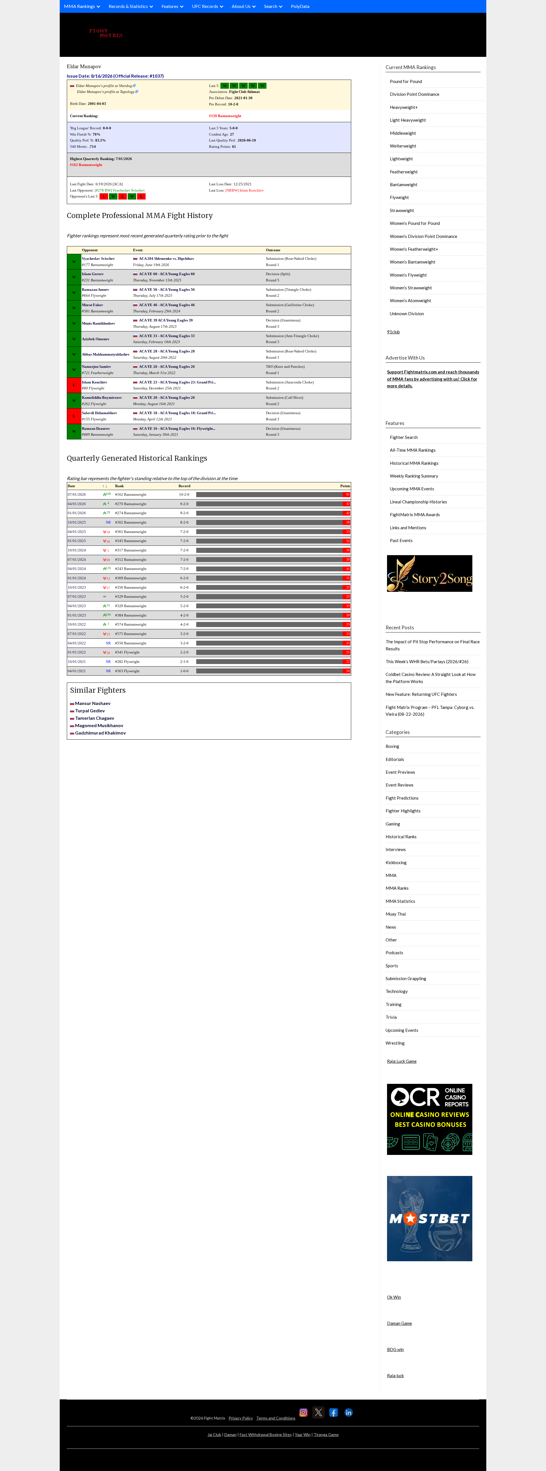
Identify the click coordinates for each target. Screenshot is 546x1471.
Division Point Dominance (414, 94)
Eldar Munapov (84, 66)
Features (170, 6)
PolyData (300, 6)
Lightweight (401, 158)
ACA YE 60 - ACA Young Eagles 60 (167, 274)
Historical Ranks (401, 836)
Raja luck (395, 1375)
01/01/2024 (77, 578)
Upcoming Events (402, 1030)
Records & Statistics (128, 6)
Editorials (395, 759)
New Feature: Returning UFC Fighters (421, 694)
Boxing (392, 746)
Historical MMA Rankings (414, 463)
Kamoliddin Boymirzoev (102, 397)
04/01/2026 (77, 504)
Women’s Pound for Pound (415, 223)
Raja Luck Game (402, 1061)
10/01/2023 (77, 587)
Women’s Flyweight (408, 274)
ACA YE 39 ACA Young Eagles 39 (166, 320)
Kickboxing (396, 862)
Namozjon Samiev (96, 366)
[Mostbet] (429, 1259)
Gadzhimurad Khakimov (100, 732)
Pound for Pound (406, 81)
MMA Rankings (79, 6)
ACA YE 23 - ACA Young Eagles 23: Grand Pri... (177, 382)
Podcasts (394, 952)
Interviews (396, 849)
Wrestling (395, 1042)
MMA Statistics (400, 901)
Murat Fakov (92, 305)
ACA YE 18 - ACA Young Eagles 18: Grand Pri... (177, 413)
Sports (392, 965)
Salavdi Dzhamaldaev (99, 413)
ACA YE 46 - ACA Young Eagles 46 (167, 305)
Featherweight (404, 171)
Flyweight (399, 197)
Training (394, 1004)
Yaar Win (303, 1434)
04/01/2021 (77, 671)
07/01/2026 (77, 494)
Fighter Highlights (403, 810)
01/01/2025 (77, 541)
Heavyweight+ (404, 107)
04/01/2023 (77, 606)
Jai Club (214, 1434)
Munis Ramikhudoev (98, 323)
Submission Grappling (406, 978)
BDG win (395, 1349)
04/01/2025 (77, 532)
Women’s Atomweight (410, 300)
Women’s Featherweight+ (414, 249)
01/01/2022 (77, 652)
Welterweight (403, 145)
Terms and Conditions (275, 1418)
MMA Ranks (397, 888)
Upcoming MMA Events (412, 488)
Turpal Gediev (90, 710)
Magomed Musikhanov (99, 725)
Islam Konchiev (252, 190)
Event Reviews (399, 784)
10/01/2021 (77, 661)
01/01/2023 (77, 615)
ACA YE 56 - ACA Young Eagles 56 (167, 289)
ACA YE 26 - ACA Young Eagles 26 (167, 366)
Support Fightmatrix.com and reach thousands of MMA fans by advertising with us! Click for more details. (433, 378)
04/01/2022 (77, 643)
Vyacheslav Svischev (129, 190)
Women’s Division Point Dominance (423, 236)
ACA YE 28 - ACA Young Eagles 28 (167, 351)
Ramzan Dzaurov (96, 428)
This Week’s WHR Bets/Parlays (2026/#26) (427, 661)
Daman (230, 1434)
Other (391, 939)
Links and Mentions (408, 527)
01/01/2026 (77, 513)
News (391, 927)
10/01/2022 (77, 624)
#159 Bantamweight (225, 116)
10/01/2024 (77, 550)
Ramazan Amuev (95, 289)
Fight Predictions (402, 797)
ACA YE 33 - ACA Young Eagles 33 (167, 336)
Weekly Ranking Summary (414, 475)
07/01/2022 (77, 634)
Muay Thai (396, 913)
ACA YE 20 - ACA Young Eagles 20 (167, 397)
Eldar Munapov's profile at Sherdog (104, 86)
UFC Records (205, 6)
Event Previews (400, 772)
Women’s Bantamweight (412, 261)
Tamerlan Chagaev (94, 718)
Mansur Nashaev (93, 703)
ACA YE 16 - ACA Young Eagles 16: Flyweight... (177, 428)
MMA (391, 875)
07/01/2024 (77, 559)
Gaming (393, 823)
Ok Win (394, 1297)
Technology (397, 991)
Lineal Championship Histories (418, 501)
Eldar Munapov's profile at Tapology (106, 92)
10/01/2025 (77, 522)
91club (393, 331)
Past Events (401, 540)
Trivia (391, 1017)
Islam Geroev (93, 274)
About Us (241, 6)
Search (270, 6)
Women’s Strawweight (411, 287)
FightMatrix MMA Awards (415, 514)
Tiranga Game (326, 1434)
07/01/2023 (77, 596)
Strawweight (402, 210)
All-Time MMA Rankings (413, 450)
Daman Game (399, 1323)
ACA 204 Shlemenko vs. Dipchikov (166, 258)
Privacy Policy (241, 1418)
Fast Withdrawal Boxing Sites (266, 1434)
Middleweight (403, 133)
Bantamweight (403, 184)
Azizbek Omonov (95, 339)
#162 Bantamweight (86, 165)
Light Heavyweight (408, 120)
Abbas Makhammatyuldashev (106, 354)
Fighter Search (404, 437)
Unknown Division (407, 313)
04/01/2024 (77, 569)
